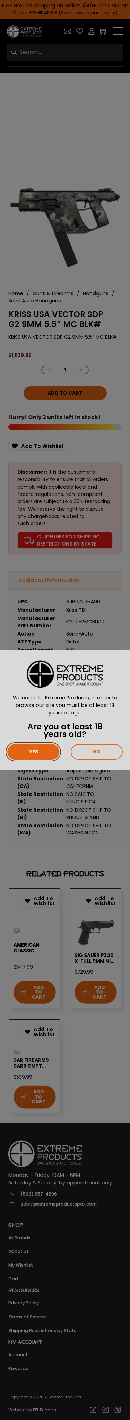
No (97, 751)
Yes (33, 751)
